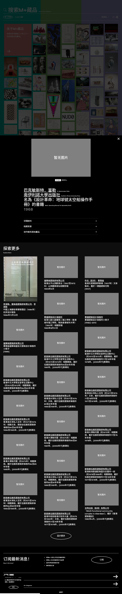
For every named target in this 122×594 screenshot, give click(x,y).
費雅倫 (101, 280)
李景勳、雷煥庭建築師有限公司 (17, 304)
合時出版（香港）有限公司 (97, 508)
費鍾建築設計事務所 (53, 317)
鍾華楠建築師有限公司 (13, 343)
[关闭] (118, 138)
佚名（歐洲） (90, 280)
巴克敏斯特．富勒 (40, 190)
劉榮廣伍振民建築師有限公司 (16, 380)
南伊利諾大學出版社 (42, 195)
